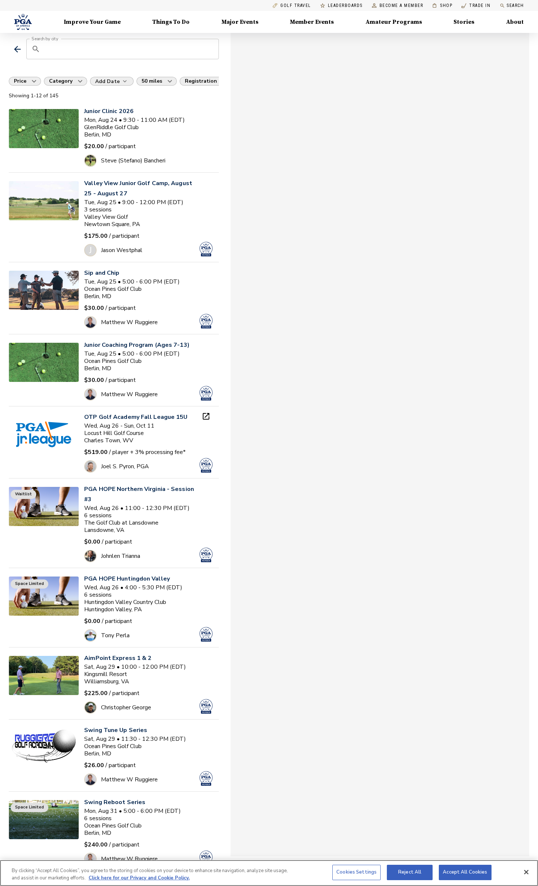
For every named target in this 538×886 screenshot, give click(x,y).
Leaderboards (345, 5)
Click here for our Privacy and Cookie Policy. (139, 878)
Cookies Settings (356, 872)
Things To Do (171, 22)
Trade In (476, 5)
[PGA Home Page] (23, 22)
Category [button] (60, 81)
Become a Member (401, 5)
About (515, 22)
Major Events (239, 22)
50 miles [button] (152, 81)
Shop (442, 5)
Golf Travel (295, 5)
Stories (463, 22)
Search (515, 5)
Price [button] (20, 81)
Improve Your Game (92, 22)
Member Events (312, 22)
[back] (17, 49)
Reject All (409, 872)
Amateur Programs (394, 22)
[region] (269, 873)
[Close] (526, 872)
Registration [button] (201, 81)
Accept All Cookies (465, 872)
